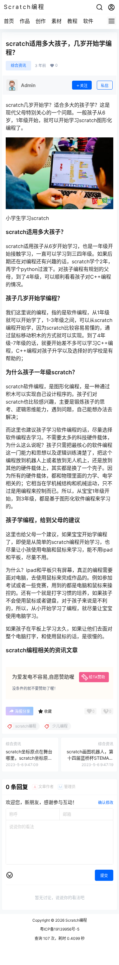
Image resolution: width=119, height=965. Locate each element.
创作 (41, 21)
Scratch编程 (75, 920)
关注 (84, 85)
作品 (25, 21)
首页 (9, 21)
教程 (72, 21)
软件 (88, 21)
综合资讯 (18, 65)
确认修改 (105, 802)
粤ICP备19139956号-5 (59, 929)
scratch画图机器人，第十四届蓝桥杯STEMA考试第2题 (90, 758)
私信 (105, 85)
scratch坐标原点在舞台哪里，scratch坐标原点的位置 (29, 758)
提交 (104, 875)
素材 (56, 21)
